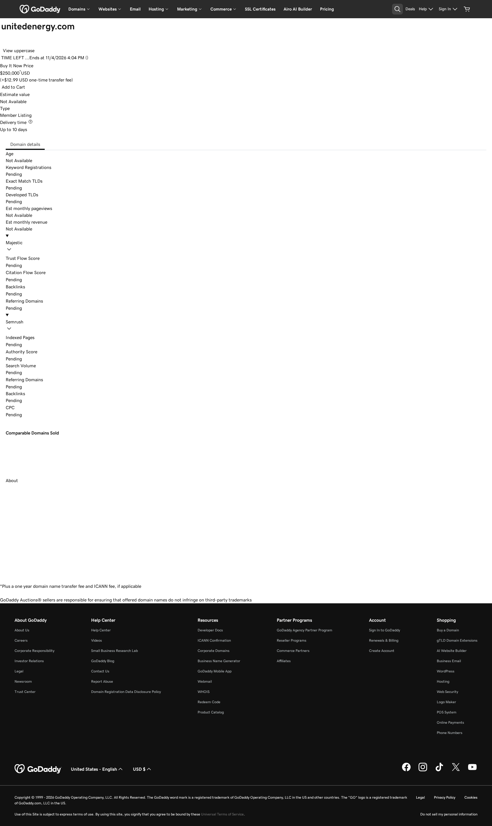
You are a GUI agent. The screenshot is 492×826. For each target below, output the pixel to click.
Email (135, 9)
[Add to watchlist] (6, 42)
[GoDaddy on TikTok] (439, 770)
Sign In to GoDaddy (384, 630)
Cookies (470, 797)
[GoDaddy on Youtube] (472, 770)
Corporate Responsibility (34, 650)
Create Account (381, 650)
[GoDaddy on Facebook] (406, 770)
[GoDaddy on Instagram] (423, 770)
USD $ (139, 769)
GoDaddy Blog (102, 661)
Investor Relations (29, 661)
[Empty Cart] (467, 9)
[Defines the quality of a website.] (41, 351)
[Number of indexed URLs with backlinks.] (38, 337)
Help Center (101, 630)
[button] (246, 246)
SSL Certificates (260, 9)
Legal (19, 671)
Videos (96, 640)
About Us (22, 630)
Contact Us (100, 671)
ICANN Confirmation (214, 640)
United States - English (94, 769)
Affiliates (284, 661)
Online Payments (450, 722)
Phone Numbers (449, 733)
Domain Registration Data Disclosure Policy (126, 692)
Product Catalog (211, 712)
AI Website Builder (452, 650)
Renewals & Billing (383, 640)
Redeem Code (209, 702)
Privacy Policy (444, 797)
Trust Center (25, 692)
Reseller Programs (291, 640)
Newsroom (23, 681)
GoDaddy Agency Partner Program (304, 630)
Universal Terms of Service (222, 814)
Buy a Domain (448, 630)
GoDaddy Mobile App (214, 671)
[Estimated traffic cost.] (19, 407)
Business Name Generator (219, 661)
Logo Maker (446, 702)
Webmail (205, 681)
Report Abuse (102, 681)
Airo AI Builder (298, 9)
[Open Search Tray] (397, 9)
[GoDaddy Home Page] (38, 769)
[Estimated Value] (34, 94)
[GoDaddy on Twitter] (456, 770)
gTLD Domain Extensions (457, 640)
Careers (21, 640)
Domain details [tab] (25, 144)
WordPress (445, 671)
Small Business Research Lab (114, 650)
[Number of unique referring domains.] (47, 379)
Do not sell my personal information (448, 814)
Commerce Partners (293, 650)
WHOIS (204, 692)
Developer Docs (210, 630)
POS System (446, 712)
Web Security (447, 692)
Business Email (449, 661)
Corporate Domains (213, 650)
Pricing (327, 9)
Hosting (443, 681)
